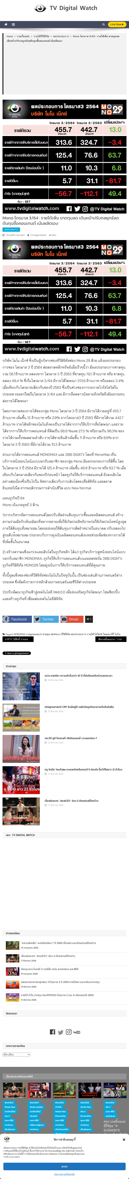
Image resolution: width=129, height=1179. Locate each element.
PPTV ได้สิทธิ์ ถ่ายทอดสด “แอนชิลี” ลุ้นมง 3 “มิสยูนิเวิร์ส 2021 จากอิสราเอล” (20, 639)
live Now (116, 24)
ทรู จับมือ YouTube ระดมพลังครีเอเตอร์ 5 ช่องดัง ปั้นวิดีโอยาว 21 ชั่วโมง (83, 769)
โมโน (117, 634)
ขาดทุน (46, 634)
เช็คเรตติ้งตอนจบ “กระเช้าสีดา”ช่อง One (112, 639)
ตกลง (65, 1166)
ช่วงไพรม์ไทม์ (10, 1111)
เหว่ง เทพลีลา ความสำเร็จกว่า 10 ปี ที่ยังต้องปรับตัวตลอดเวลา (78, 675)
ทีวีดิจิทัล (65, 634)
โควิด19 (98, 634)
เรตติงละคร (110, 1116)
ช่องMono (55, 634)
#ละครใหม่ (9, 1102)
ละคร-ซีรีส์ (9, 1120)
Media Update (36, 1107)
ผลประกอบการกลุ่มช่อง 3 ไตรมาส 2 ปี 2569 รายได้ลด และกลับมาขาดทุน (60, 982)
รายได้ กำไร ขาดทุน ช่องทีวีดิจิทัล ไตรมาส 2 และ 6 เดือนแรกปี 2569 (57, 995)
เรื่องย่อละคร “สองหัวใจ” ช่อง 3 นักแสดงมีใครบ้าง (71, 801)
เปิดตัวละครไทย (61, 1129)
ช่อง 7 (108, 1107)
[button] (124, 1139)
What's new (10, 1107)
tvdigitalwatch (34, 634)
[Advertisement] (65, 68)
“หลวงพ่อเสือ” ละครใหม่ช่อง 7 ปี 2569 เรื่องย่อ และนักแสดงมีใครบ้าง (58, 943)
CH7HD (58, 1107)
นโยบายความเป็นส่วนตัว (64, 1174)
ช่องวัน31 (33, 1116)
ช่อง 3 (7, 1116)
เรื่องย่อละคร (10, 1129)
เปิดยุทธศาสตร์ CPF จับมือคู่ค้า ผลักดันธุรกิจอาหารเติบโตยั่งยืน (79, 707)
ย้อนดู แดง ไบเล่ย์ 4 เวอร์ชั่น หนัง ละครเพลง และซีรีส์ (49, 969)
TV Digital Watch (38, 235)
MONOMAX (20, 634)
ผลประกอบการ (11, 229)
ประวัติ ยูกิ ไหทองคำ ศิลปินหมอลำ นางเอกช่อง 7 (71, 738)
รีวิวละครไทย (60, 1116)
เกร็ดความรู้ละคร (37, 1125)
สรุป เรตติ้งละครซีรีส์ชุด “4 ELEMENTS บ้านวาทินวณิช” (115, 1128)
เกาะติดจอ (9, 1125)
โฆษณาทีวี (108, 634)
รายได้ (90, 634)
